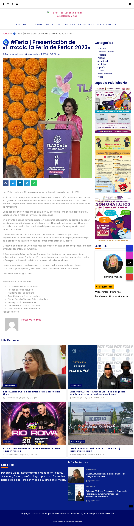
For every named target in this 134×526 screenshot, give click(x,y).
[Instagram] (8, 4)
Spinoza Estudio (77, 521)
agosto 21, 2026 (27, 398)
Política (100, 25)
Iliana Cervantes (113, 276)
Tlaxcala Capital (77, 442)
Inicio (18, 25)
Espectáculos (61, 25)
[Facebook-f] (3, 4)
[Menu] (67, 506)
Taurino (38, 25)
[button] (6, 183)
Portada (7, 33)
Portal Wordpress (11, 398)
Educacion (76, 25)
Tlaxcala (48, 25)
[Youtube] (17, 4)
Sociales (27, 25)
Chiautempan (10, 385)
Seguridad (88, 25)
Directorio (111, 25)
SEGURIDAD (76, 385)
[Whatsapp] (12, 4)
